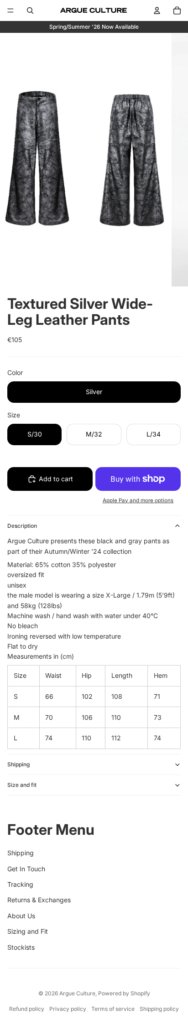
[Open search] (30, 10)
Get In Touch (26, 869)
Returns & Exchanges (39, 900)
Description (22, 525)
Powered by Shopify (124, 993)
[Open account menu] (157, 10)
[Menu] (10, 10)
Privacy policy (67, 1008)
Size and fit (22, 784)
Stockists (21, 947)
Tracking (20, 884)
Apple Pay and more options (138, 500)
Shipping (18, 764)
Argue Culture (77, 993)
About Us (21, 916)
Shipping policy (159, 1008)
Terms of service (113, 1008)
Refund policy (26, 1008)
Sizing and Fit (27, 931)
